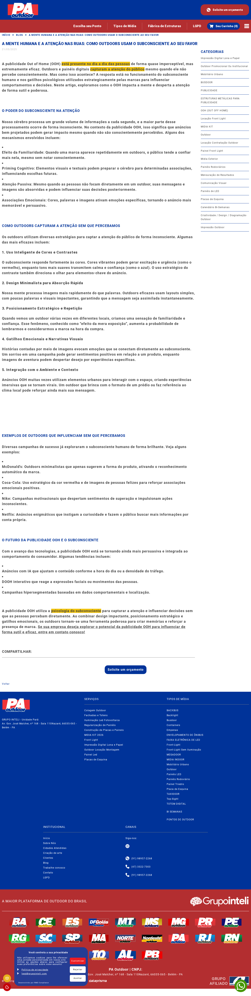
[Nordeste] (152, 938)
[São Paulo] (72, 938)
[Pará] (178, 938)
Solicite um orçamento (228, 9)
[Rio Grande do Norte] (231, 938)
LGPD (197, 26)
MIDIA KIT (207, 126)
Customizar (77, 961)
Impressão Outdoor (213, 227)
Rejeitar (77, 969)
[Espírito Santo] (72, 922)
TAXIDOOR (173, 794)
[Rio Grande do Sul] (19, 938)
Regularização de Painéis (100, 725)
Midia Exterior (209, 159)
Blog (19, 35)
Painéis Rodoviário (178, 779)
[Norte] (125, 938)
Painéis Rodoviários (213, 167)
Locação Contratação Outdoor (219, 142)
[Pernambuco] (231, 922)
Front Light (91, 740)
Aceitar (78, 978)
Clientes (48, 858)
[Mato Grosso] (125, 922)
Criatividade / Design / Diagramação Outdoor (223, 217)
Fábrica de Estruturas (164, 26)
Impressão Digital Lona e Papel (220, 58)
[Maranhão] (99, 938)
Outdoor (206, 134)
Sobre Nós (49, 843)
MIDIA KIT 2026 (94, 735)
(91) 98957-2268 (141, 858)
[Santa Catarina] (45, 938)
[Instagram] (127, 846)
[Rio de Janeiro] (205, 938)
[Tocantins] (99, 955)
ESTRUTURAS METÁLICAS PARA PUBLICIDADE (220, 100)
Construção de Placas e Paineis (104, 730)
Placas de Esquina (212, 199)
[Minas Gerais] (178, 922)
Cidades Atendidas (54, 848)
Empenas (172, 730)
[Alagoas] (125, 954)
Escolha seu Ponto (87, 26)
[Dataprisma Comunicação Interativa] (98, 980)
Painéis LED (174, 774)
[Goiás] (99, 922)
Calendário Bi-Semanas (215, 207)
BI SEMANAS (174, 811)
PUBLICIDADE (209, 90)
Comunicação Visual (213, 183)
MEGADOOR (174, 754)
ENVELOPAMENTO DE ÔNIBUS (185, 735)
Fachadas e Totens (96, 715)
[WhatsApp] (241, 985)
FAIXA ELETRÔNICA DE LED (183, 740)
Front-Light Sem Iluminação (184, 749)
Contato (48, 872)
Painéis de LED (210, 191)
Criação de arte (52, 853)
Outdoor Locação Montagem (101, 749)
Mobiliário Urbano (212, 74)
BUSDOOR (207, 82)
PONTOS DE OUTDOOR (180, 819)
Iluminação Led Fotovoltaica (102, 720)
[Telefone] (127, 867)
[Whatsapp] (127, 858)
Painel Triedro (175, 784)
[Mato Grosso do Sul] (152, 922)
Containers (173, 725)
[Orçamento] (223, 26)
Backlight (172, 715)
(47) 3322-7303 (141, 867)
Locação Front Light (213, 118)
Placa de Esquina (177, 789)
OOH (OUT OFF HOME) (214, 110)
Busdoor (172, 720)
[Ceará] (45, 922)
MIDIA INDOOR (175, 759)
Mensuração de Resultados (217, 175)
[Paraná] (205, 922)
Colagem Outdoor (95, 710)
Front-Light (173, 744)
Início (6, 35)
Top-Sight (172, 799)
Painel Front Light (212, 150)
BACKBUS (172, 710)
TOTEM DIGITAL (176, 803)
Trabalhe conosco (54, 867)
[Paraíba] (152, 955)
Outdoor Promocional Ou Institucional (224, 66)
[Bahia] (19, 922)
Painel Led (90, 754)
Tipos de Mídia (124, 26)
